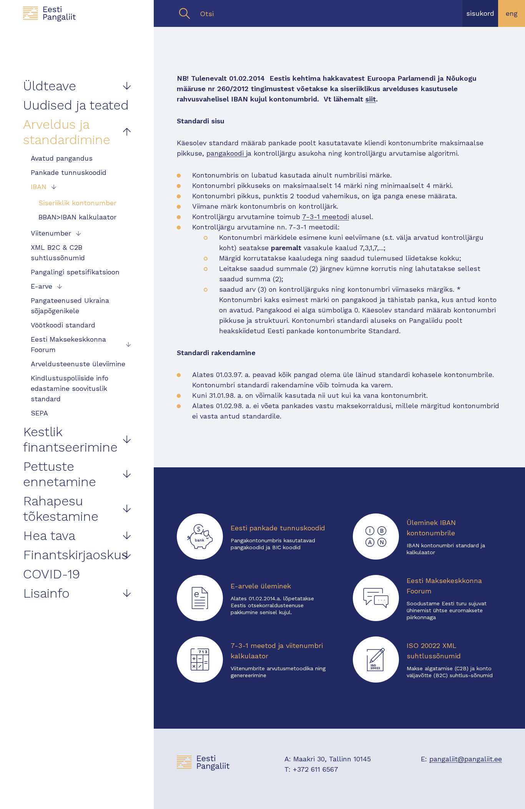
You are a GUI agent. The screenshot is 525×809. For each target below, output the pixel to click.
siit (371, 99)
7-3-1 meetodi (325, 217)
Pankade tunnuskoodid (68, 172)
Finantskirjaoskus (75, 554)
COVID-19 (51, 573)
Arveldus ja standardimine (66, 131)
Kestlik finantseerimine (70, 439)
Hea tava (49, 535)
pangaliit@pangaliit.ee (465, 759)
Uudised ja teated (76, 105)
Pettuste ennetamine (59, 473)
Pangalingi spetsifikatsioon (75, 272)
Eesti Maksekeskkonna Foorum (68, 344)
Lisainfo (46, 593)
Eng (512, 13)
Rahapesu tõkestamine (60, 508)
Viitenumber (51, 233)
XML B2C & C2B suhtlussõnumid (58, 252)
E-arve (41, 286)
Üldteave (49, 85)
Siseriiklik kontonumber (77, 203)
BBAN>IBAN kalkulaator (77, 217)
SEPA (39, 413)
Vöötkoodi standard (63, 325)
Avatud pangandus (62, 158)
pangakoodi (226, 153)
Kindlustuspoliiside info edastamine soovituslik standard (69, 388)
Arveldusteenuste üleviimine (78, 364)
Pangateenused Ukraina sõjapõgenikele (70, 305)
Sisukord (480, 13)
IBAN (39, 187)
